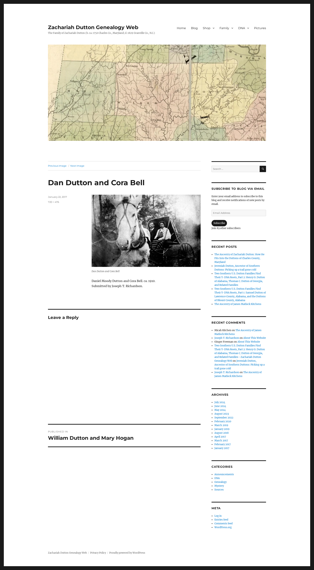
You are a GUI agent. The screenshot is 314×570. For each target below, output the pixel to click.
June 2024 (220, 406)
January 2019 (222, 429)
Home (181, 28)
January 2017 (221, 448)
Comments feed (223, 523)
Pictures (260, 28)
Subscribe (219, 223)
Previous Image (57, 165)
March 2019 (221, 425)
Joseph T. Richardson (226, 337)
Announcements (224, 474)
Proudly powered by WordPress (127, 552)
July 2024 (219, 402)
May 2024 (220, 410)
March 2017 (221, 440)
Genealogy (220, 482)
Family (224, 28)
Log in (218, 515)
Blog (194, 28)
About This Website (254, 337)
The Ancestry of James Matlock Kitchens (237, 304)
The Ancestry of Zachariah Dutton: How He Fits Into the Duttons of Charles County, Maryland (239, 258)
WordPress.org (223, 527)
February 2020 (222, 421)
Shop (206, 28)
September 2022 (223, 417)
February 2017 (222, 444)
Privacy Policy (98, 552)
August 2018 (221, 432)
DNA (241, 28)
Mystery (219, 485)
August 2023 (221, 413)
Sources (219, 489)
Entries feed (221, 519)
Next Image (77, 165)
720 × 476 (53, 201)
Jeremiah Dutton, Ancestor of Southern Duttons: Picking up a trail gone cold (239, 364)
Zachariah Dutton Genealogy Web (93, 27)
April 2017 (220, 436)
